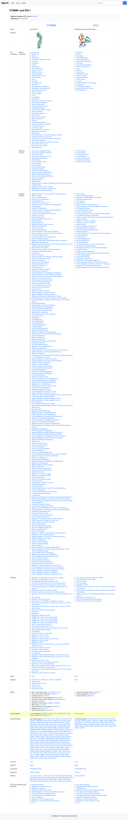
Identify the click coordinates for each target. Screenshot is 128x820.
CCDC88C (78, 721)
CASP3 (52, 722)
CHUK (44, 728)
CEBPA (36, 728)
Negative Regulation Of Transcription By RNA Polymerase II (49, 194)
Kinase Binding (36, 165)
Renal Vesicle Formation (39, 524)
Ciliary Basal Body (37, 111)
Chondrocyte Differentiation (39, 235)
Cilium (33, 79)
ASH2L (46, 721)
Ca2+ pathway (36, 597)
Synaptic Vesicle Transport (39, 443)
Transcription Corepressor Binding (41, 153)
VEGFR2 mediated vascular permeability (43, 610)
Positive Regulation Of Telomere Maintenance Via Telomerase (50, 350)
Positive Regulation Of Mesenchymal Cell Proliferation (47, 233)
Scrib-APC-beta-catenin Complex (41, 110)
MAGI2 (48, 738)
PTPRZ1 (42, 747)
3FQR (35, 777)
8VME (42, 781)
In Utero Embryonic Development (41, 212)
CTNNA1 (38, 730)
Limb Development (37, 481)
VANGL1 (77, 728)
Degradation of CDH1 (38, 642)
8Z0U (60, 781)
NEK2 (60, 740)
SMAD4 (32, 751)
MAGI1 (43, 738)
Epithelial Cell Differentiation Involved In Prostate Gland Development (52, 497)
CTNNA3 (43, 730)
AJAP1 (49, 719)
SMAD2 (62, 749)
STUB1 (41, 753)
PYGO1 (47, 747)
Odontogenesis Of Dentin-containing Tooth (44, 386)
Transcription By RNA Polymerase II (42, 251)
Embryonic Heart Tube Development (42, 368)
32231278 (44, 708)
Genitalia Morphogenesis (39, 370)
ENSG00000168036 (35, 769)
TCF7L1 (68, 753)
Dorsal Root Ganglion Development (42, 561)
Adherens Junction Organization (41, 362)
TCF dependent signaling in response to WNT (45, 581)
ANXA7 (89, 719)
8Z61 (70, 781)
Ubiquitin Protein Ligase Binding (41, 174)
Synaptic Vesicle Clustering (40, 542)
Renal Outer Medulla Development (42, 527)
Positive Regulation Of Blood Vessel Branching (45, 556)
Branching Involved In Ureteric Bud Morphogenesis (46, 210)
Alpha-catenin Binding (38, 178)
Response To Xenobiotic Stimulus (41, 278)
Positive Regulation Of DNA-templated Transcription (47, 434)
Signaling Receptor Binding (39, 158)
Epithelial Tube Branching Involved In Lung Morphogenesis (49, 488)
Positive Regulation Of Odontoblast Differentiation (46, 547)
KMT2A (64, 737)
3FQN (31, 777)
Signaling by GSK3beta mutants (41, 615)
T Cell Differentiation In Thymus (41, 357)
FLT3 (47, 733)
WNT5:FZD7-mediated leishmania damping (88, 599)
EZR (61, 731)
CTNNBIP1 (49, 730)
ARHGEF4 (45, 713)
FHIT (37, 733)
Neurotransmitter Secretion (84, 199)
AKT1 (53, 719)
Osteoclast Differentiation (39, 325)
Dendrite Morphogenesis (83, 239)
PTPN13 (46, 746)
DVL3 (71, 730)
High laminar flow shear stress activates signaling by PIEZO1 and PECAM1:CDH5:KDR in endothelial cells (51, 666)
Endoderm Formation (38, 215)
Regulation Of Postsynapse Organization (88, 260)
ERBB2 (45, 731)
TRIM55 (66, 755)
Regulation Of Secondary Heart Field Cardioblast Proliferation (49, 240)
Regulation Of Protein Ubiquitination (42, 346)
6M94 (67, 777)
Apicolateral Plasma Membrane (41, 88)
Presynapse (79, 85)
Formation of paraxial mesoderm (41, 647)
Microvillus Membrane (38, 104)
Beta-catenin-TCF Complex (39, 145)
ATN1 (98, 719)
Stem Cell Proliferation (38, 531)
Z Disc (34, 95)
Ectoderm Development (38, 260)
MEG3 (68, 738)
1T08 (52, 776)
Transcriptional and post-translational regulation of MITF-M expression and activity (52, 670)
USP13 (41, 758)
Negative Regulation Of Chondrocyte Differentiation (46, 352)
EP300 (41, 731)
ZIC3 (55, 758)
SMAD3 (66, 749)
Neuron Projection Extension (40, 558)
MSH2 (85, 724)
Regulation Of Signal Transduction (41, 790)
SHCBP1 (50, 749)
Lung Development (37, 326)
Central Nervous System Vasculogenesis (43, 314)
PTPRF (61, 746)
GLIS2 (70, 733)
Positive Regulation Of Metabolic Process (44, 795)
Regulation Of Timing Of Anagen (41, 474)
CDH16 (65, 724)
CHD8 (40, 728)
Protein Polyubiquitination (39, 197)
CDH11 (56, 724)
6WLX (35, 779)
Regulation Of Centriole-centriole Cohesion (44, 341)
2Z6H (66, 776)
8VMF (46, 781)
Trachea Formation (37, 486)
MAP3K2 (53, 738)
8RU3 (34, 781)
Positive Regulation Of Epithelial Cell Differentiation (46, 334)
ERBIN (50, 731)
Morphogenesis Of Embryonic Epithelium (43, 305)
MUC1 (42, 740)
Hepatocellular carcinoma (39, 683)
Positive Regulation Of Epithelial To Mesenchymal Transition (49, 298)
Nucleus (34, 56)
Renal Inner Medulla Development (41, 526)
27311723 (57, 692)
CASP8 (56, 722)
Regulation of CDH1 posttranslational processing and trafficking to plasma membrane (51, 645)
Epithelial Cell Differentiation (40, 330)
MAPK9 (63, 738)
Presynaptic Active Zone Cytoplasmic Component (46, 138)
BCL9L (69, 721)
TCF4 (63, 753)
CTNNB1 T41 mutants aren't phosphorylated (44, 622)
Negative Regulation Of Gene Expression (44, 294)
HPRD (21, 18)
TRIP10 (37, 756)
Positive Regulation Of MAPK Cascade (43, 396)
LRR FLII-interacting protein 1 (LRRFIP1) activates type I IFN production (49, 587)
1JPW (38, 776)
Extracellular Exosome (38, 126)
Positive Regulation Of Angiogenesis (42, 431)
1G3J (31, 776)
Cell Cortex (35, 81)
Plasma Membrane (37, 68)
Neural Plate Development (39, 226)
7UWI (50, 779)
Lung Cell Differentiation (38, 490)
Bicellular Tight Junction (39, 76)
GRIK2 (36, 735)
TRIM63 (32, 756)
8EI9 (62, 779)
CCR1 (55, 713)
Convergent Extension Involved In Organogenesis (90, 244)
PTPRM (32, 747)
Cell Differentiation (37, 319)
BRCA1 (35, 722)
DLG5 (60, 730)
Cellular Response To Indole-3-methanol (43, 522)
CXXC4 (106, 721)
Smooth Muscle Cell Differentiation (42, 470)
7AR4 (47, 779)
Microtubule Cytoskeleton (83, 61)
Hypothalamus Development (40, 312)
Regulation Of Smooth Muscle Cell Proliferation (45, 456)
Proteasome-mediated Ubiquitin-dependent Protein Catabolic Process (52, 395)
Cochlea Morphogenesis (83, 255)
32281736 (92, 694)
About (18, 3)
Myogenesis (35, 612)
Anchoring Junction (37, 128)
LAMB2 (36, 715)
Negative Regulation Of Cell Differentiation (44, 413)
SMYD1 (101, 726)
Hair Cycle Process (37, 316)
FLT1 (43, 733)
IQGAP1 (42, 737)
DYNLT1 (80, 722)
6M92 (60, 777)
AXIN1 (50, 721)
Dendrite (78, 70)
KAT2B (56, 737)
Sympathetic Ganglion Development (42, 515)
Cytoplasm (35, 61)
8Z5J (67, 781)
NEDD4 (93, 724)
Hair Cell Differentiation (38, 375)
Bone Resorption (36, 409)
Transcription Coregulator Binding (41, 151)
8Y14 (57, 781)
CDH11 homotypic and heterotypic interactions (45, 662)
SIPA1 (114, 724)
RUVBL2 (32, 749)
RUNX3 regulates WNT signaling (41, 630)
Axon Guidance (80, 203)
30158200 (41, 701)
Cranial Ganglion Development (40, 517)
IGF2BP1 (32, 737)
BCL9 (65, 721)
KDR (60, 737)
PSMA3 (102, 724)
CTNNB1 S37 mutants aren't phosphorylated (44, 619)
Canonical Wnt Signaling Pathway (41, 479)
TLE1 (52, 755)
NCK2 (88, 724)
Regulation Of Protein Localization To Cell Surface (46, 565)
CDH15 (60, 724)
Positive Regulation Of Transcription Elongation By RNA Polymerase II (52, 355)
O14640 (77, 772)
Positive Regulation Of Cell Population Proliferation (46, 273)
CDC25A (59, 713)
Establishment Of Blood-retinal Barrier (43, 563)
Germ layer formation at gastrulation (42, 633)
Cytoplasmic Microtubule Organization (87, 215)
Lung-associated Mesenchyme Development (44, 492)
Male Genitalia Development (40, 328)
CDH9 (51, 726)
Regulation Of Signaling (38, 788)
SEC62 (46, 749)
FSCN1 (60, 733)
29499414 (62, 699)
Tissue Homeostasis (38, 228)
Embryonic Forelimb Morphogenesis (42, 371)
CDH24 (32, 726)
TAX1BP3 (51, 753)
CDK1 (55, 726)
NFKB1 (32, 742)
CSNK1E (89, 721)
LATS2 (32, 738)
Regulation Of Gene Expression (41, 291)
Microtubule (79, 56)
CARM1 (47, 722)
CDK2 (59, 726)
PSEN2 (32, 746)
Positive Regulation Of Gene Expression (43, 292)
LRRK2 (77, 724)
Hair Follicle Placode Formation (41, 504)
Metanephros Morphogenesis (40, 242)
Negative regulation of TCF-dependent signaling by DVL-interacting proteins (95, 594)
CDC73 (47, 724)
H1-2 (54, 735)
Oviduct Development (38, 477)
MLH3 (81, 724)
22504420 (56, 699)
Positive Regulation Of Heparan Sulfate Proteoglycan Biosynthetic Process (51, 300)
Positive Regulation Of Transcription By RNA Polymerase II (49, 436)
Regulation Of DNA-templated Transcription (88, 197)
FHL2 (40, 733)
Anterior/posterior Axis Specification (42, 280)
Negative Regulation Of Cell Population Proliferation (47, 274)
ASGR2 (51, 713)
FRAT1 (94, 722)
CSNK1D (61, 728)
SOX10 (65, 751)
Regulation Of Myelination (39, 348)
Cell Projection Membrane (39, 102)
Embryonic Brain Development (40, 560)
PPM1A (59, 744)
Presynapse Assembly (83, 257)
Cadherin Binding (37, 179)
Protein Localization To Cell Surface (42, 366)
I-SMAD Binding (36, 185)
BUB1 (114, 719)
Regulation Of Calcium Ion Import (41, 538)
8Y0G (50, 781)
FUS (64, 733)
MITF (38, 740)
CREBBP (49, 728)
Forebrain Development (38, 335)
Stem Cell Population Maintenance (42, 309)
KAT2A (52, 737)
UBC (49, 756)
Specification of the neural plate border (43, 664)
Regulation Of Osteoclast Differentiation (43, 422)
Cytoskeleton (35, 67)
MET (35, 740)
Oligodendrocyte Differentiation (40, 459)
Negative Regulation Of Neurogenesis (42, 465)
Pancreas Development (38, 343)
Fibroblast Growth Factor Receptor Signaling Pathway (47, 276)
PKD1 (44, 744)
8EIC (31, 781)
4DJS (49, 777)
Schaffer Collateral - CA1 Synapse (42, 137)
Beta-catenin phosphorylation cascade (43, 579)
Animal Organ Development (40, 445)
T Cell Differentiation (37, 323)
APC (61, 719)
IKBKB (38, 737)
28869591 (51, 703)
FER (69, 731)
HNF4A (67, 735)
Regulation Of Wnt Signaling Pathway (42, 799)
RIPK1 (63, 747)
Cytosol (34, 65)
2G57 (59, 776)
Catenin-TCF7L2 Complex (39, 131)
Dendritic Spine (80, 79)
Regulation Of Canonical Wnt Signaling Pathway (46, 801)
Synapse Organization (38, 466)
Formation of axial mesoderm (40, 649)
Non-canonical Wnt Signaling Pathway (87, 230)
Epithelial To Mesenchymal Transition (42, 224)
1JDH (35, 776)
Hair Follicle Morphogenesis (40, 344)
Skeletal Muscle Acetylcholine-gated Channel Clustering (92, 253)
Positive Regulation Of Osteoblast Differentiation (46, 420)
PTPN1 (41, 746)
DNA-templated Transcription (40, 248)
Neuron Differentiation (38, 321)
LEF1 (35, 738)
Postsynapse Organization (84, 258)
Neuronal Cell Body (82, 77)
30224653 (49, 710)
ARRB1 (94, 719)
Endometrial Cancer (37, 689)
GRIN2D (45, 735)
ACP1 (44, 719)
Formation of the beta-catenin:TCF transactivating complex (49, 583)
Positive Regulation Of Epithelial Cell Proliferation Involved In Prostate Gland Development (52, 501)
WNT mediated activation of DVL (85, 579)
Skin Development (37, 402)
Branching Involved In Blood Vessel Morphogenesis (47, 204)
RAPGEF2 (53, 747)
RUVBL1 (67, 747)
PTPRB (41, 715)
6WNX (39, 779)
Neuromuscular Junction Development (87, 204)
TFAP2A (37, 755)
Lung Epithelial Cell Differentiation (41, 493)
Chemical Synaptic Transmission (41, 258)
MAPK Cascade (36, 196)
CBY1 (63, 722)
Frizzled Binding (81, 151)
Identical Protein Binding (83, 162)
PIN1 (36, 744)
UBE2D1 (58, 756)
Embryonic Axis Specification (40, 199)
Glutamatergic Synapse (38, 140)
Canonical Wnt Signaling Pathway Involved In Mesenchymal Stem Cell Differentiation (52, 406)
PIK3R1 (32, 744)
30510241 (59, 697)
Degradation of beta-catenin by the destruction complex (48, 578)
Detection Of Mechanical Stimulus (42, 468)
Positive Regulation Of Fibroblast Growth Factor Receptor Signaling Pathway (51, 426)
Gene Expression (37, 289)
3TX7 (46, 777)
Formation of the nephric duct (40, 660)
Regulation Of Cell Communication (42, 786)
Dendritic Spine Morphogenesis (85, 251)
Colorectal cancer (37, 687)
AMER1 (57, 719)
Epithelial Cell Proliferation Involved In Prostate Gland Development (51, 499)
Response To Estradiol (38, 353)
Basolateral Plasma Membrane (41, 86)
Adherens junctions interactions (41, 599)
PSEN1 (68, 744)
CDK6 (68, 726)
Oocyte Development (38, 450)
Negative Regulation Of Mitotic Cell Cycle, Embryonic (47, 438)
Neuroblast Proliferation (38, 265)
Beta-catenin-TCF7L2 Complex (40, 129)
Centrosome (35, 63)
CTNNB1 (51, 25)
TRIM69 (110, 726)
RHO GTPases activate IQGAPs (41, 624)
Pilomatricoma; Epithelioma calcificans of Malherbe (46, 680)
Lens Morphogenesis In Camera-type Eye (44, 237)
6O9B (71, 777)
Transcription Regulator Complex (41, 59)
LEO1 (39, 738)
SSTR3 (46, 715)
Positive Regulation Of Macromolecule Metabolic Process (48, 792)
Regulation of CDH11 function (40, 635)
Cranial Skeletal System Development (43, 553)
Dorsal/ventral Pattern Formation (41, 283)
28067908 (97, 692)
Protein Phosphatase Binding (40, 171)
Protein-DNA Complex (38, 108)
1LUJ (42, 776)
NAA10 (47, 740)
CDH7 (43, 726)
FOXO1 (51, 733)
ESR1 (58, 731)
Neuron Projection (81, 76)
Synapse (34, 120)
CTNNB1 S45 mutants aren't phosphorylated (44, 621)
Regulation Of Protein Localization (86, 221)
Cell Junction (35, 99)
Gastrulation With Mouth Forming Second (44, 213)
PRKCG (64, 744)
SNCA (106, 726)
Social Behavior (81, 224)
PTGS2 (37, 746)
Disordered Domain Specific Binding (42, 187)
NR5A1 (47, 742)
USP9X (46, 758)
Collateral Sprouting (82, 235)
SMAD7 (37, 751)
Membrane (35, 85)
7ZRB (58, 779)
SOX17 (69, 751)
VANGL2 (82, 728)
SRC (37, 753)
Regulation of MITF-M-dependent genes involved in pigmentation (50, 655)
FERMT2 (32, 733)
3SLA (42, 777)
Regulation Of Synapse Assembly (41, 475)
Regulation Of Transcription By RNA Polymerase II (46, 249)
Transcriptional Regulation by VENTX (42, 626)
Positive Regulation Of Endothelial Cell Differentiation (47, 416)
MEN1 (32, 740)
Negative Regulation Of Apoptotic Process (44, 393)
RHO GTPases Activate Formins (85, 597)
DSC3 (64, 730)
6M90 (53, 777)
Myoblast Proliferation (38, 472)
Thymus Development (38, 447)
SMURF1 (55, 751)
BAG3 (106, 719)
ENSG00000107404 (80, 769)
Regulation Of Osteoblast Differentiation (43, 418)
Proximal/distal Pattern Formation (41, 285)
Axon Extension (81, 237)
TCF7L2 (32, 755)
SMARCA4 (43, 751)
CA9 (43, 722)
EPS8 (85, 722)
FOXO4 (56, 733)
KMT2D (69, 737)
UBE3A (69, 756)
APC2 (64, 719)
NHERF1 (37, 742)
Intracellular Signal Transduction (85, 228)
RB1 (110, 724)
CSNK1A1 (55, 728)
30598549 (57, 703)
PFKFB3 (62, 742)
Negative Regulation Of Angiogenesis (42, 307)
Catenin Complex (37, 92)
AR (71, 719)
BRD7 (110, 719)
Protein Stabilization (82, 242)
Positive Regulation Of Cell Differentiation (44, 414)
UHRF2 (32, 758)
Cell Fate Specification (38, 217)
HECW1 (111, 722)
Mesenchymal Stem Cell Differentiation (43, 535)
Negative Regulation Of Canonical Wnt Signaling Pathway (48, 536)
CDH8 (47, 726)
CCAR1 (68, 722)
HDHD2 (106, 722)
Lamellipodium (36, 97)
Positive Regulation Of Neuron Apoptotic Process (46, 400)
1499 (31, 762)
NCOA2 (51, 740)
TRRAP (42, 756)
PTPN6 (56, 746)
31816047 (43, 705)
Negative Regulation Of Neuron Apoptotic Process (46, 398)
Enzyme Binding (36, 163)
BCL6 (61, 721)
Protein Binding (36, 160)
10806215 (34, 16)
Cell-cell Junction (37, 70)
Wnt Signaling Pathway (38, 303)
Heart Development (37, 267)
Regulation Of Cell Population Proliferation (44, 382)
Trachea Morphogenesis (39, 484)
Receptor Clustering (82, 231)
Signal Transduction (37, 797)
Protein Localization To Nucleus (85, 222)
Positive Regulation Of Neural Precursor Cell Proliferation (48, 569)
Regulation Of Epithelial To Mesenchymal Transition (47, 296)
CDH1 (51, 724)
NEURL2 (65, 740)
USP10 (36, 758)
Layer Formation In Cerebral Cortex (42, 310)
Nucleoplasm (35, 58)
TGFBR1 (42, 755)
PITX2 (40, 744)
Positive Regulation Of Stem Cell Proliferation (45, 572)
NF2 (69, 740)
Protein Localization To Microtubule (86, 226)
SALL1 (41, 749)
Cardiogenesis (36, 631)
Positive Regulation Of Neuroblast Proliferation (45, 231)
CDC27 (43, 724)
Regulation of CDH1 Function (40, 640)
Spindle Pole (35, 54)
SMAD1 (77, 726)
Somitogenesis (36, 653)
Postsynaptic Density (82, 59)
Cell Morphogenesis (37, 201)
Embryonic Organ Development (41, 448)
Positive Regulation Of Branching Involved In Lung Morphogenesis (51, 509)
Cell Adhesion (36, 253)
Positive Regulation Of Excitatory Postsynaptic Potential (92, 267)
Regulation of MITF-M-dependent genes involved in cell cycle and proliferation (51, 657)
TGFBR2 (48, 755)
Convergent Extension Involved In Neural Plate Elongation (93, 213)
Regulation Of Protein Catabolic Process (88, 801)
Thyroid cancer (36, 685)
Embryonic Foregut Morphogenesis (42, 452)
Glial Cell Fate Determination (40, 264)
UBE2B (53, 756)
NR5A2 (52, 742)
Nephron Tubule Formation (39, 529)
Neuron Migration (37, 221)
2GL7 (63, 776)
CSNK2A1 (67, 728)
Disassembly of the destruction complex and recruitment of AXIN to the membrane (51, 603)
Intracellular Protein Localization (41, 269)
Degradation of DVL (82, 585)
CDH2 (69, 724)
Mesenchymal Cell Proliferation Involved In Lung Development (50, 508)
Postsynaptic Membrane (39, 122)
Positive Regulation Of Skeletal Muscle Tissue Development (49, 454)
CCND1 (38, 724)
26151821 (46, 696)
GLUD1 (68, 713)
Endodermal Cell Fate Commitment (42, 219)
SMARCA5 (49, 751)
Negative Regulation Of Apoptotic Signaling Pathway (47, 574)
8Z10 (63, 781)
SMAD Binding (36, 181)
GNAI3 (102, 722)
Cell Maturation (36, 441)
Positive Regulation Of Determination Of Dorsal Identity (48, 567)
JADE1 (47, 737)
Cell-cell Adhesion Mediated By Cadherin (43, 404)
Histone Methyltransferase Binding (42, 190)
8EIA (65, 779)
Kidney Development (38, 222)
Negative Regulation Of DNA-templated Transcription (47, 432)
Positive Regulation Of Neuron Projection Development (92, 206)
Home (13, 3)
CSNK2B (32, 730)
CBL (60, 722)
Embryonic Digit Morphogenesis (41, 387)
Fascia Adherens (37, 74)
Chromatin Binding (37, 154)
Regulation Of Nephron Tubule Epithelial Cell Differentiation (49, 533)
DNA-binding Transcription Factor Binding (44, 188)
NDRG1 (56, 740)
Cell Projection (36, 115)
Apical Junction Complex (39, 117)
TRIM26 (56, 755)
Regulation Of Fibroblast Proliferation (42, 439)
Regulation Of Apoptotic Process (41, 389)
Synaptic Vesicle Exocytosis (84, 210)
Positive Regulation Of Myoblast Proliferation (45, 570)
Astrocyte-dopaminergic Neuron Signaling (44, 380)
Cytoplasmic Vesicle (82, 74)
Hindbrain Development (38, 339)
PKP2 (51, 744)
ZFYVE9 (50, 758)
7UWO (55, 779)
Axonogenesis (80, 201)
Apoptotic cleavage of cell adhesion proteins (44, 590)
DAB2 (115, 721)
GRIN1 (41, 735)
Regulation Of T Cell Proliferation (41, 384)
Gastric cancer (36, 681)
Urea (33, 676)
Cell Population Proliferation (40, 271)
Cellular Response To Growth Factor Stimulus (45, 520)
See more (32, 802)
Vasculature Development (39, 230)
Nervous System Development (40, 262)
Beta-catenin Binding (82, 154)
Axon (78, 68)
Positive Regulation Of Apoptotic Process (44, 391)
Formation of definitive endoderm (41, 651)
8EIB (68, 779)
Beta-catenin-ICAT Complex (40, 144)
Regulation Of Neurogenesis (40, 463)
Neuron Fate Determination (39, 457)
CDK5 (64, 713)
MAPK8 (58, 738)
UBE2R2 (63, 756)
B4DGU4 (32, 772)
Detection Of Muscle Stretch (40, 377)
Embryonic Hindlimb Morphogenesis (42, 373)
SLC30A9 (56, 749)
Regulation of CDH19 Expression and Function (45, 639)
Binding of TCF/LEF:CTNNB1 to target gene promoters (47, 601)
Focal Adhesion (36, 77)
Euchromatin (35, 52)
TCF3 (60, 753)
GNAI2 (32, 715)
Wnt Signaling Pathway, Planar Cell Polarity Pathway (91, 248)
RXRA (37, 749)
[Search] (125, 3)
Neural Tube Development (83, 212)
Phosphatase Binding (38, 169)
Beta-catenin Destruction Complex (42, 101)
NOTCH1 (42, 742)
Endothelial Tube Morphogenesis (41, 511)
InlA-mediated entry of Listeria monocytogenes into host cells (49, 628)
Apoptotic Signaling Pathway (40, 544)
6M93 (64, 777)
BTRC (39, 722)
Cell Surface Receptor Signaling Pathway (44, 793)
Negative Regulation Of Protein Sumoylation (44, 359)
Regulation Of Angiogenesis (40, 429)
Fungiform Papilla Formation (40, 513)
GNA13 (32, 735)
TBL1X (56, 753)
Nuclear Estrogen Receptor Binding (42, 172)
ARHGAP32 (39, 721)
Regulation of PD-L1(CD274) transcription (44, 673)
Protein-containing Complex (40, 106)
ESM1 (54, 731)
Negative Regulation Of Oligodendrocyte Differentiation (47, 461)
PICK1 (67, 742)
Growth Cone (80, 72)
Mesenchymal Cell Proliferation (41, 287)
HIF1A (58, 735)
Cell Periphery (36, 133)
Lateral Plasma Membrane (39, 90)
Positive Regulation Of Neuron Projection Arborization (92, 262)
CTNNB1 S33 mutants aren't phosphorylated (44, 617)
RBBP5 (58, 747)
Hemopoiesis (35, 318)
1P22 (45, 776)
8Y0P (53, 781)
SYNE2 (46, 753)
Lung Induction (36, 495)
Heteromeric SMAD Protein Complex (87, 799)
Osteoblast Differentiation (39, 208)
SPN (34, 753)
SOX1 (60, 751)
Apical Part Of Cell (37, 119)
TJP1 (49, 715)
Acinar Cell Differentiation (39, 540)
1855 (76, 762)
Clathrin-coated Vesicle (83, 67)
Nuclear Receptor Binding (39, 162)
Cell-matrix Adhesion (38, 255)
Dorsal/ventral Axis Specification (41, 282)
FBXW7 (89, 722)
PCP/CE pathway (81, 581)
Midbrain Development (38, 337)
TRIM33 (61, 755)
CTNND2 (55, 730)
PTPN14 (51, 746)
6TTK (83, 776)
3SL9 (39, 777)
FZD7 (98, 722)
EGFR (32, 731)
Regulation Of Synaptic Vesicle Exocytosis (88, 265)
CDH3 (36, 726)
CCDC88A (33, 724)
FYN (67, 733)
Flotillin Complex (36, 93)
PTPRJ (66, 746)
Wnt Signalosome (37, 147)
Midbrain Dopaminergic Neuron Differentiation (45, 554)
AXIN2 (54, 721)
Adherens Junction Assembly (40, 364)
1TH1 (56, 776)
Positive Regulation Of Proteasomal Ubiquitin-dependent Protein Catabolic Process (95, 218)
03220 (76, 765)
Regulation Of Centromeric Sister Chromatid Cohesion (47, 518)
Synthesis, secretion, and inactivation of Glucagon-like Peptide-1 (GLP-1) (52, 594)
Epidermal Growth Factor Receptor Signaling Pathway (47, 257)
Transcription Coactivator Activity (41, 156)
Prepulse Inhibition (81, 249)
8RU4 (38, 781)
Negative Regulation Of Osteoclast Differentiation (46, 423)
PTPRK (70, 746)
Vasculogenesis (36, 206)
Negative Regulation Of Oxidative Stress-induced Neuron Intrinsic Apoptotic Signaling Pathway (51, 550)
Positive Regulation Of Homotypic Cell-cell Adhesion (47, 361)
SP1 (31, 753)
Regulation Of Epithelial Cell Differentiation (44, 332)
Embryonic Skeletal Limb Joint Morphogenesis (45, 379)
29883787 (53, 694)
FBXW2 (65, 731)
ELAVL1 (36, 731)
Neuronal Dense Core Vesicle (84, 88)
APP (68, 719)
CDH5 (40, 726)
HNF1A (62, 735)
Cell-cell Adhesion (37, 545)
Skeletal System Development (40, 203)
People (24, 3)
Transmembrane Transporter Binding (42, 176)
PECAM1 (57, 742)
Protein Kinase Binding (38, 167)
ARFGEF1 (33, 721)
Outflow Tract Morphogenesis (40, 239)
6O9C (31, 779)
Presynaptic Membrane (38, 113)
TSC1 (46, 756)
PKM (47, 744)
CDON (32, 728)
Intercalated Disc (37, 83)
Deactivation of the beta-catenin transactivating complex (48, 592)
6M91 (56, 777)
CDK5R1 (63, 726)
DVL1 (96, 25)
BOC (31, 722)
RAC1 (107, 724)
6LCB (79, 776)
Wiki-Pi (5, 3)
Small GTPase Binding (83, 160)
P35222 (37, 772)
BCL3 (58, 721)
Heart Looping (80, 194)
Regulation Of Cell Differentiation (41, 411)
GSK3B (50, 735)
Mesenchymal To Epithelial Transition (42, 483)
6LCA (76, 776)
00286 (31, 765)
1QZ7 (49, 776)
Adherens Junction (37, 72)
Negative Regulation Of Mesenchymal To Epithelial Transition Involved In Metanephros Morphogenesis (52, 245)
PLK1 (54, 744)
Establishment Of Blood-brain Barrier (42, 506)
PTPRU (37, 747)
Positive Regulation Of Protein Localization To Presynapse (93, 264)
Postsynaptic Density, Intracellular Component (45, 142)
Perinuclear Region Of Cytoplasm (41, 124)
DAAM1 (111, 721)
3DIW (70, 776)
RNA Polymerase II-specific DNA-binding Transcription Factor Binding (52, 183)
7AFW (43, 779)
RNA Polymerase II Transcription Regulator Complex (47, 135)
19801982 (51, 692)
